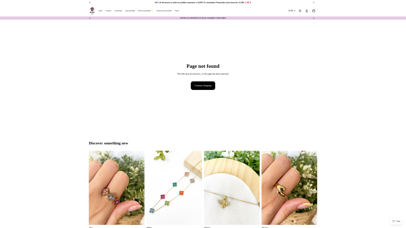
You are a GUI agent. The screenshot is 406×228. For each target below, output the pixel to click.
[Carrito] (313, 10)
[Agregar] (139, 220)
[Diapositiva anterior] (89, 18)
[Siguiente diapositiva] (313, 18)
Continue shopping (203, 85)
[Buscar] (300, 10)
